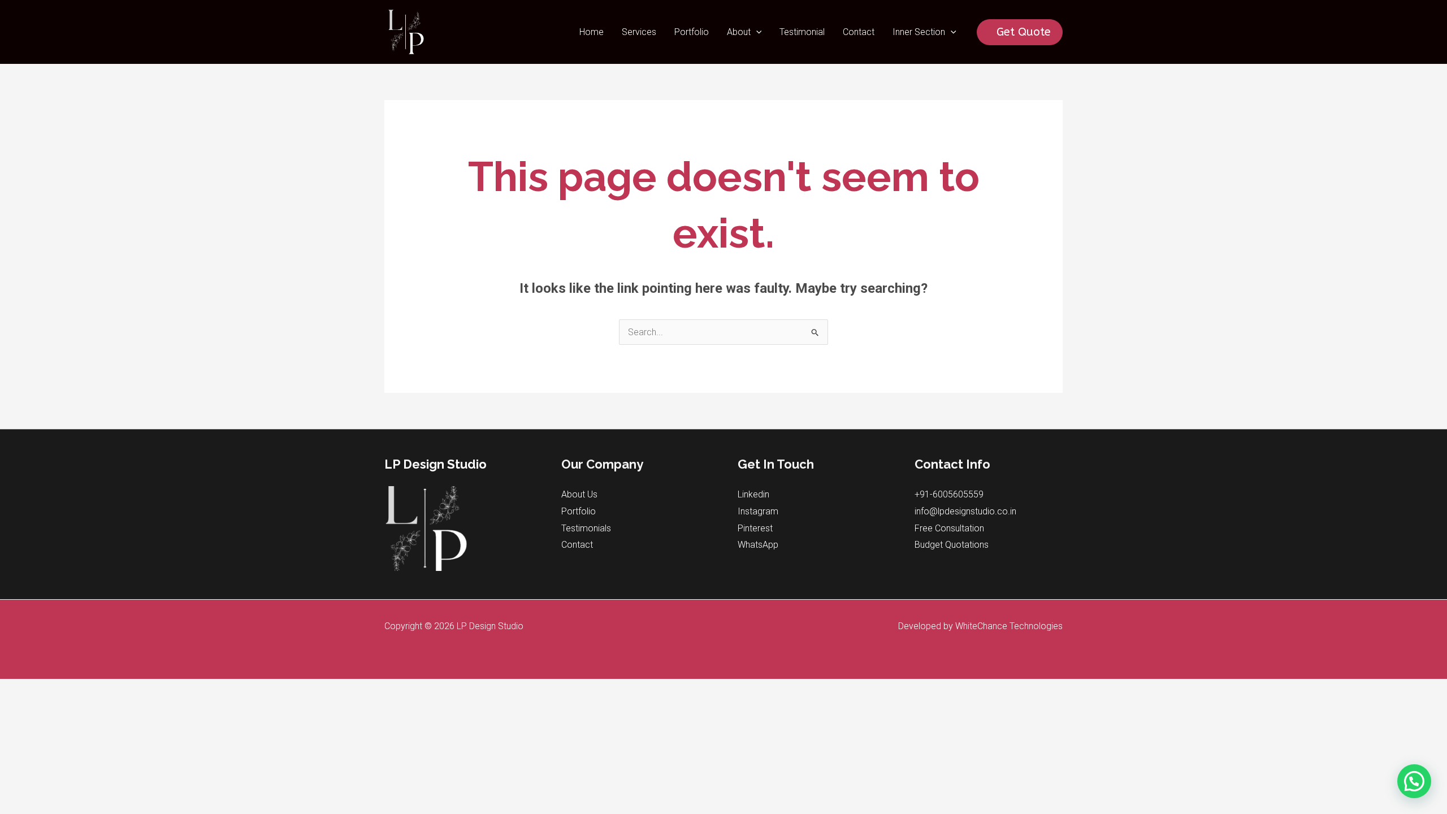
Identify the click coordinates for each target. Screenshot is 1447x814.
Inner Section (919, 32)
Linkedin (753, 494)
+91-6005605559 (949, 494)
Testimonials (586, 528)
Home (591, 32)
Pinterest (755, 528)
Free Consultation (949, 528)
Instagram (758, 511)
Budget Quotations (952, 544)
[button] (1414, 781)
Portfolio (691, 32)
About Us (579, 494)
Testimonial (802, 32)
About (739, 32)
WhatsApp (758, 544)
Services (639, 32)
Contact (858, 32)
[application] (756, 32)
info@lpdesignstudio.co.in (965, 511)
